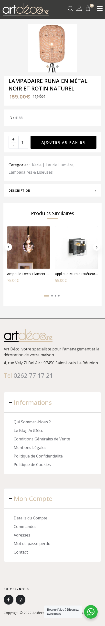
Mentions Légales (30, 447)
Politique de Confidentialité (38, 456)
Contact (21, 552)
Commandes (25, 526)
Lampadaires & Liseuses (31, 172)
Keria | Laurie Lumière (53, 165)
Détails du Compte (30, 518)
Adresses (22, 535)
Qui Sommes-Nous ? (32, 422)
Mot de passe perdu (32, 543)
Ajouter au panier (64, 142)
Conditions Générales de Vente (42, 439)
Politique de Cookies (32, 464)
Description (19, 190)
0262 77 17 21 (33, 375)
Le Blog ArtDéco (28, 430)
